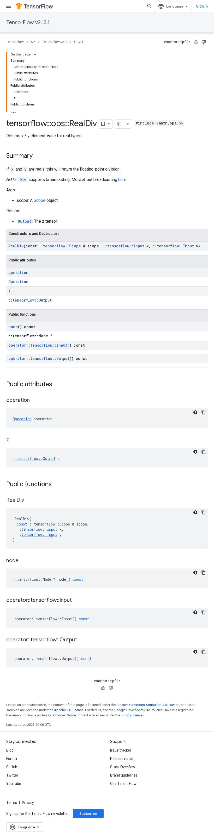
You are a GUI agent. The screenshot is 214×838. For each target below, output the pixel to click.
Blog (10, 750)
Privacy (28, 803)
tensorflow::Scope (62, 245)
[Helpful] (196, 42)
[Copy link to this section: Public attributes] (57, 385)
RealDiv (15, 245)
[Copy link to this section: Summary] (38, 156)
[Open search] (149, 6)
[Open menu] (8, 6)
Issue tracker (120, 750)
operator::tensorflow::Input (37, 345)
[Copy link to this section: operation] (35, 400)
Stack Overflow (122, 767)
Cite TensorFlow (123, 783)
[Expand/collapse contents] (35, 54)
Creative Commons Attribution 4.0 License (147, 705)
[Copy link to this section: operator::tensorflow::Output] (82, 640)
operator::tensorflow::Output (38, 358)
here (122, 179)
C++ (81, 42)
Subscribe (88, 813)
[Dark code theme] (195, 412)
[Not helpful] (204, 42)
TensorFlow (15, 42)
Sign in (202, 6)
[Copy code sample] (203, 412)
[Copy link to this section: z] (14, 440)
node (13, 326)
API (33, 42)
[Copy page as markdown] (119, 124)
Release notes (122, 758)
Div (23, 179)
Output (24, 221)
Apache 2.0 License (69, 710)
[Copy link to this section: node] (24, 561)
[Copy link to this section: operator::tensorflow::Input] (77, 600)
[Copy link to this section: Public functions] (57, 484)
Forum (11, 758)
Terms (11, 803)
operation (18, 272)
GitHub (11, 767)
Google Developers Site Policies (138, 710)
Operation (18, 281)
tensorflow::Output (32, 300)
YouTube (13, 783)
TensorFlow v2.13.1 (28, 22)
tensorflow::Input (125, 245)
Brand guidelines (124, 775)
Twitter (12, 775)
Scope (39, 200)
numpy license (131, 715)
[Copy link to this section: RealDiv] (29, 500)
